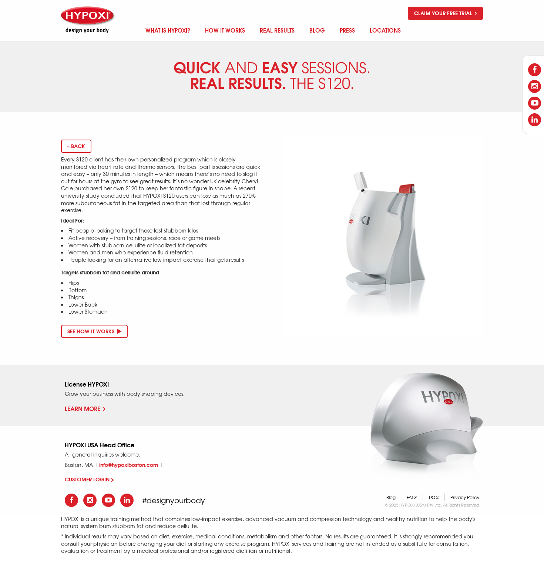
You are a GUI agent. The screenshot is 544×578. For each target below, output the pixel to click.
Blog (391, 497)
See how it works (91, 331)
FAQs (412, 497)
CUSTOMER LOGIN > (89, 479)
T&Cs (434, 497)
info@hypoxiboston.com (128, 465)
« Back (76, 146)
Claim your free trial (443, 13)
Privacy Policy (464, 497)
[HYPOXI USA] (89, 19)
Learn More (82, 408)
